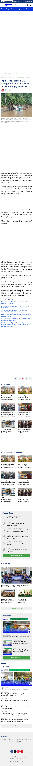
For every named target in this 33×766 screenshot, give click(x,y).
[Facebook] (11, 751)
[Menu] (2, 4)
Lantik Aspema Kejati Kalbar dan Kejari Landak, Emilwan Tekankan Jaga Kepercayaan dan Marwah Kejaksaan (16, 324)
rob (6, 89)
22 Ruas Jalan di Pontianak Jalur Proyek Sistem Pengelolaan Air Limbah (16, 319)
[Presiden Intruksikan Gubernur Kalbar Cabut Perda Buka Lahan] (8, 390)
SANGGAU (28, 78)
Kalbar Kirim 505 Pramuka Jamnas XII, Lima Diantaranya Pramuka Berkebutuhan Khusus (8, 600)
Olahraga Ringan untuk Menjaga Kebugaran (15, 689)
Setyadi (4, 739)
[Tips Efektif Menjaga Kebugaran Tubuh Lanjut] (7, 642)
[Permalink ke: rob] (2, 90)
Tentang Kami (24, 757)
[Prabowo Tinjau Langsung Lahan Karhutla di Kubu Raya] (25, 390)
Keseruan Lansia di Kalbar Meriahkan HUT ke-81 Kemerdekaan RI (18, 530)
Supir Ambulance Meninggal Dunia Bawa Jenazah (17, 537)
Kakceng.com (20, 739)
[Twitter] (15, 751)
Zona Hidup (19, 741)
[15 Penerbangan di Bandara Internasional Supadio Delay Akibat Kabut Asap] (8, 407)
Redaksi (12, 759)
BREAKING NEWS (6, 78)
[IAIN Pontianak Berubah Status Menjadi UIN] (25, 593)
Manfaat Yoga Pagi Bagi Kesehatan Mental (20, 650)
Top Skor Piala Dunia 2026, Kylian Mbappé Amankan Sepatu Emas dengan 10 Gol (14, 714)
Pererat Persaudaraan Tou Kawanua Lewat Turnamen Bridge (14, 707)
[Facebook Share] (15, 378)
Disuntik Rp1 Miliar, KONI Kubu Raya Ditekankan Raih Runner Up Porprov (15, 694)
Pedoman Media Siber (11, 757)
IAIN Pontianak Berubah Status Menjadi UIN (22, 600)
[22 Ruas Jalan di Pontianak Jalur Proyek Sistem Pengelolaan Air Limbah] (8, 424)
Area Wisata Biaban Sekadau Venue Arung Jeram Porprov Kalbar (14, 701)
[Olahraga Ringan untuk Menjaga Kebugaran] (16, 677)
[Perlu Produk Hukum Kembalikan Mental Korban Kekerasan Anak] (25, 407)
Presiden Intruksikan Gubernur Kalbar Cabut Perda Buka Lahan (14, 302)
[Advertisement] (16, 31)
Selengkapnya (15, 555)
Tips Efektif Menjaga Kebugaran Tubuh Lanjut (20, 642)
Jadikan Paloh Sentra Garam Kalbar (18, 518)
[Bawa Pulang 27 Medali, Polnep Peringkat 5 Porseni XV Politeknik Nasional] (16, 575)
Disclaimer (20, 759)
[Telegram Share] (26, 378)
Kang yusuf (11, 739)
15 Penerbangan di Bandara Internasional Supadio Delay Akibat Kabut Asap (14, 311)
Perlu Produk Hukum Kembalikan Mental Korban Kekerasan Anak (16, 315)
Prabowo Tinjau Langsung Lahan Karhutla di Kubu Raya (15, 307)
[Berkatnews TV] (10, 4)
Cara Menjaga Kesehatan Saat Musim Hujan (16, 637)
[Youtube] (21, 751)
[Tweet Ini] (19, 378)
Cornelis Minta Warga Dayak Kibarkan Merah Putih (15, 524)
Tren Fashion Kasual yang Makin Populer (17, 543)
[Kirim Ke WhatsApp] (30, 378)
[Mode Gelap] (27, 4)
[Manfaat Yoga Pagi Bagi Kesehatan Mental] (7, 651)
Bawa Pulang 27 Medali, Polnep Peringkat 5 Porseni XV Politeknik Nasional (14, 586)
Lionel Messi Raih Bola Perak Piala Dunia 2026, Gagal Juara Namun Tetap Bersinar (15, 720)
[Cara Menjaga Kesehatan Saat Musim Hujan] (16, 625)
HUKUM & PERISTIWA (18, 78)
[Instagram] (18, 751)
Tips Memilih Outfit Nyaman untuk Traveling (17, 550)
